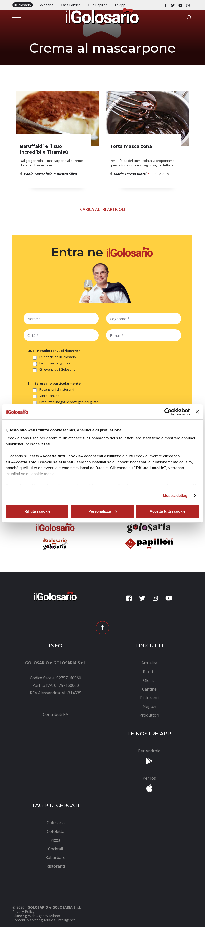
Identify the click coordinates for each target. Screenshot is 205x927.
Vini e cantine (50, 396)
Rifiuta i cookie (37, 511)
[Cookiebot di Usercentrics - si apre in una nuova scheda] (168, 412)
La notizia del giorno (55, 363)
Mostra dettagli (176, 495)
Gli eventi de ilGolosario (58, 370)
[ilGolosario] (102, 15)
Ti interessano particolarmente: (55, 383)
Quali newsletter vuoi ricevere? (54, 351)
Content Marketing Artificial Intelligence (44, 920)
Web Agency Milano (44, 915)
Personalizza (99, 511)
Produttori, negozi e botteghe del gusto (69, 402)
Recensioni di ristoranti (57, 390)
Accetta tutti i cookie (168, 511)
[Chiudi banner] (197, 412)
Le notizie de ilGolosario (58, 357)
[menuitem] (55, 714)
